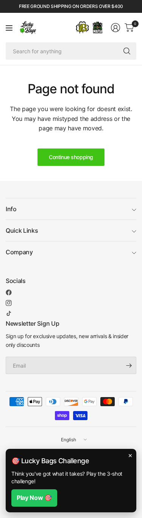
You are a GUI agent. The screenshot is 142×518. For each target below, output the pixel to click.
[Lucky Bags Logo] (97, 27)
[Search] (126, 51)
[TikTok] (9, 313)
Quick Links (22, 230)
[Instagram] (9, 303)
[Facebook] (9, 292)
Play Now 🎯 (34, 497)
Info (11, 209)
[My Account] (115, 27)
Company (19, 252)
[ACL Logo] (82, 27)
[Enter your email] (128, 365)
